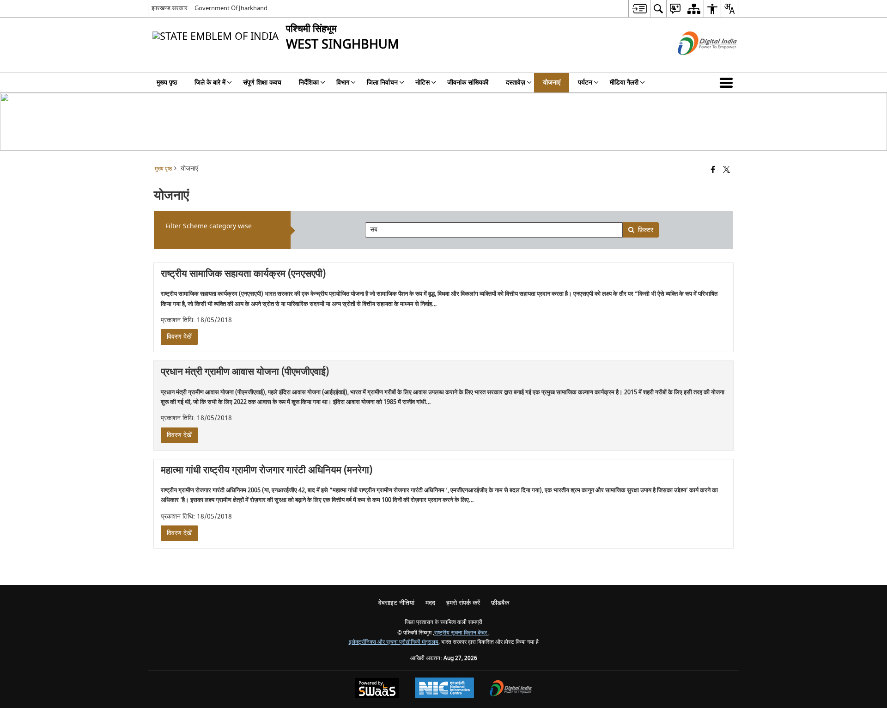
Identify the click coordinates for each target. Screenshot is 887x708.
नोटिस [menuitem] (422, 82)
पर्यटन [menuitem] (585, 82)
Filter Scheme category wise (208, 226)
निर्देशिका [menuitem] (309, 82)
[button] (728, 82)
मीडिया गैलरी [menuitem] (624, 82)
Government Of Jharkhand (230, 8)
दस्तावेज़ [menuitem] (515, 82)
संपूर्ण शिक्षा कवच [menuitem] (262, 82)
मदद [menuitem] (430, 603)
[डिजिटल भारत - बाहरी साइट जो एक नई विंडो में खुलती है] (696, 63)
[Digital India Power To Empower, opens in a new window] (511, 689)
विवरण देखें (179, 337)
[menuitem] (639, 8)
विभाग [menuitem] (342, 82)
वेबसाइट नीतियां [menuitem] (396, 603)
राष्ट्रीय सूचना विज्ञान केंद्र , (462, 633)
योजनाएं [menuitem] (551, 82)
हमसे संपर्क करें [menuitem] (463, 603)
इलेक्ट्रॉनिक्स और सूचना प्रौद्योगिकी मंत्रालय (393, 642)
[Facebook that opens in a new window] (713, 170)
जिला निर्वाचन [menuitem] (382, 82)
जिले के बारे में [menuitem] (209, 82)
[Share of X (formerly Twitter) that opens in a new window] (726, 170)
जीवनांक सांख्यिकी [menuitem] (467, 82)
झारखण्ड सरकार (170, 8)
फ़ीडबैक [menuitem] (500, 603)
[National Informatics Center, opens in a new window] (444, 689)
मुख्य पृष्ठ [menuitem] (167, 82)
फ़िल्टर (645, 230)
